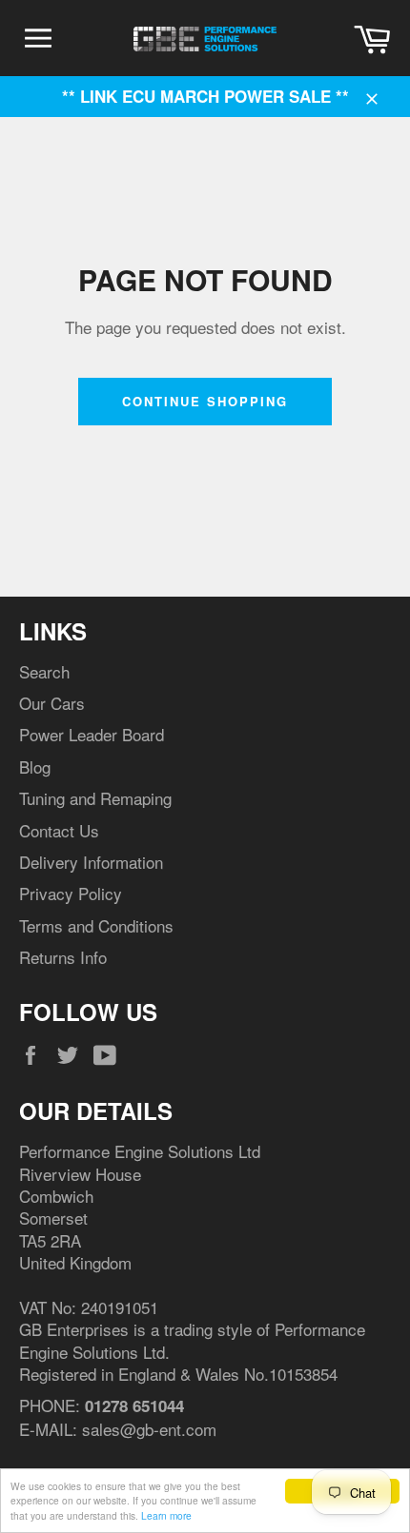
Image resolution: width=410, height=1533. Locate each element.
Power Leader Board (91, 734)
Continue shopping (204, 401)
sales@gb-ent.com (149, 1429)
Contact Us (59, 830)
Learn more (166, 1515)
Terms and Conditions (96, 925)
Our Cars (52, 703)
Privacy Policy (70, 893)
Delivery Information (91, 862)
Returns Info (63, 957)
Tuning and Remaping (95, 798)
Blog (35, 766)
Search (44, 671)
